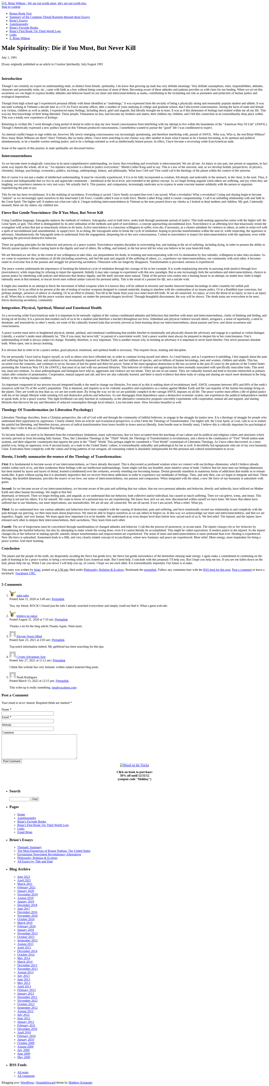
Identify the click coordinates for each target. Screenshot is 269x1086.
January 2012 (25, 1021)
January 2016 (25, 930)
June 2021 (23, 876)
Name (5, 709)
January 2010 (25, 1039)
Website (6, 724)
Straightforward (46, 1082)
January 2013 (25, 993)
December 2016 (27, 912)
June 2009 (23, 1053)
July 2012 (23, 1014)
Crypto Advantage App (31, 656)
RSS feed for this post (216, 569)
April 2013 (24, 986)
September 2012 (27, 1007)
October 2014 (25, 954)
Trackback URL (25, 573)
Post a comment (242, 569)
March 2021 (24, 884)
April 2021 (24, 880)
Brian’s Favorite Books (23, 27)
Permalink (58, 599)
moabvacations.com (64, 687)
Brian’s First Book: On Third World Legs (35, 31)
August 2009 (25, 1046)
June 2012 (23, 1018)
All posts (22, 1072)
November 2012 (27, 1000)
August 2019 (25, 898)
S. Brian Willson (19, 38)
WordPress (27, 1082)
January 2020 (25, 891)
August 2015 (25, 944)
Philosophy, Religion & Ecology (104, 569)
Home (21, 814)
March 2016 (24, 922)
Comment (8, 732)
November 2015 (27, 933)
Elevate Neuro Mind (29, 636)
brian (37, 569)
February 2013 (26, 990)
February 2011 (26, 1025)
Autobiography (18, 24)
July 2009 (23, 1050)
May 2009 (23, 1057)
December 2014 (27, 951)
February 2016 (26, 926)
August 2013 (25, 972)
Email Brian (24, 832)
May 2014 (23, 958)
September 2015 (27, 940)
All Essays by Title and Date (35, 861)
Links (13, 34)
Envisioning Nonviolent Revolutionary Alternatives (49, 854)
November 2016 (27, 915)
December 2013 (27, 965)
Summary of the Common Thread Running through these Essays (49, 17)
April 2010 (24, 1032)
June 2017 (23, 908)
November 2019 (27, 894)
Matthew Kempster (80, 1082)
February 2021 (26, 887)
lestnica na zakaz (27, 616)
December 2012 (27, 997)
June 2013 (23, 979)
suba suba (23, 595)
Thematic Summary (29, 847)
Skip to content (11, 6)
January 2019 (25, 901)
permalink (150, 569)
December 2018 (27, 905)
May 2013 (23, 983)
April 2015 (24, 947)
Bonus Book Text (20, 13)
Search (14, 791)
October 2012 (25, 1004)
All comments (26, 1076)
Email (5, 717)
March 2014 (24, 961)
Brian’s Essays (18, 20)
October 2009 (25, 1043)
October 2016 (25, 919)
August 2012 (25, 1011)
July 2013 (23, 975)
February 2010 (26, 1036)
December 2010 (27, 1029)
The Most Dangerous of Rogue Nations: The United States (53, 850)
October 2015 (25, 937)
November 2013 (27, 968)
